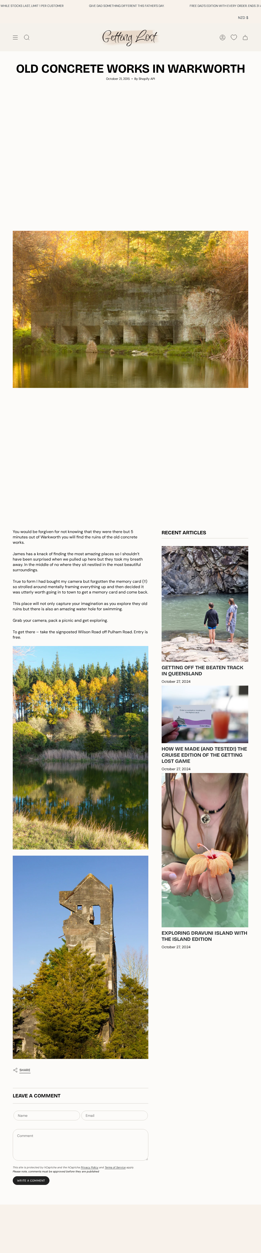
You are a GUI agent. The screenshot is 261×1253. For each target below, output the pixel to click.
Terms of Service (115, 1167)
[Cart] (245, 37)
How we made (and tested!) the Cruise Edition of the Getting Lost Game (204, 755)
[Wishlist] (234, 37)
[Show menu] (15, 37)
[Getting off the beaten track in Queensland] (205, 604)
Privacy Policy (89, 1167)
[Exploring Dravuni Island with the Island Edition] (205, 850)
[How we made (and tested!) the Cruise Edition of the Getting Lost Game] (205, 714)
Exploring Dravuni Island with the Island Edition (204, 936)
